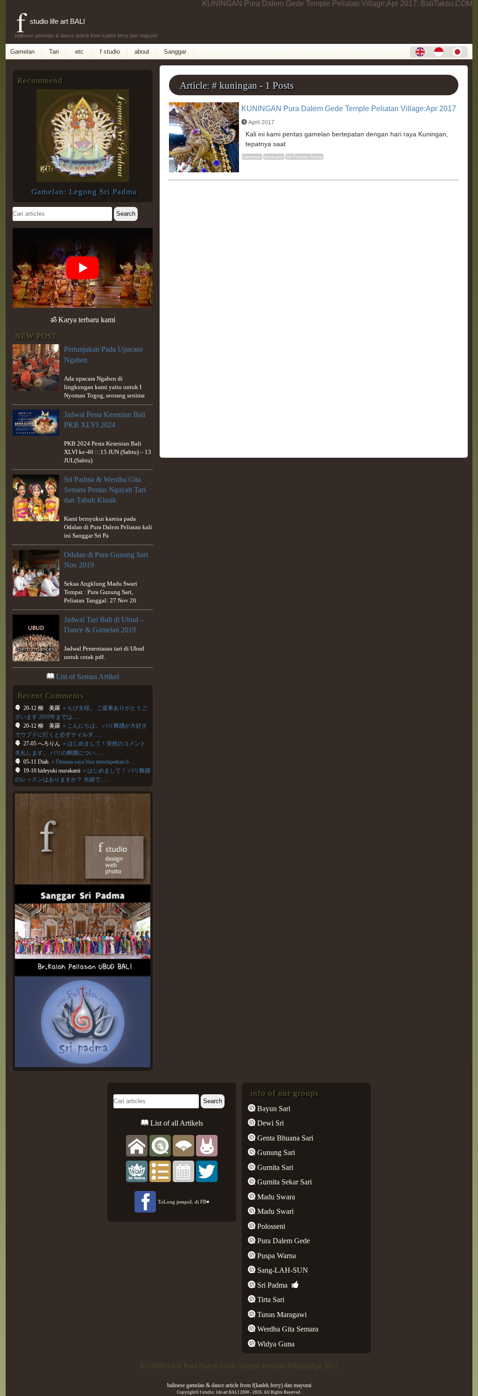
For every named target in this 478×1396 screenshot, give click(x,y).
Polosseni (270, 1226)
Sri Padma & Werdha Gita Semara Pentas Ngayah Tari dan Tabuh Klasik (105, 489)
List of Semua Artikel (87, 676)
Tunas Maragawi (281, 1314)
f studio (110, 51)
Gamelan (22, 51)
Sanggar (175, 51)
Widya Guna (275, 1344)
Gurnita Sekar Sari (283, 1182)
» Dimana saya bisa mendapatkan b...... (93, 761)
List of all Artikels (175, 1123)
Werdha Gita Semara (286, 1329)
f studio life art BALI (50, 21)
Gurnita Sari (274, 1167)
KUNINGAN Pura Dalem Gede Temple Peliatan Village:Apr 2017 (348, 109)
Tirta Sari (269, 1300)
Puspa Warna (275, 1256)
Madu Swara (275, 1197)
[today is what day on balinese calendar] (183, 1171)
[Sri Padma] (137, 1171)
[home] (137, 1145)
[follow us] (207, 1171)
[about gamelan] (160, 1145)
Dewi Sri (269, 1123)
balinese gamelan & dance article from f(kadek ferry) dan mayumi (239, 1385)
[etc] (160, 1171)
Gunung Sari (275, 1152)
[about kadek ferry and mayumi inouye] (207, 1145)
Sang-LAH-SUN (281, 1270)
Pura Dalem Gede (282, 1241)
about (141, 51)
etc (79, 51)
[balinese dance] (183, 1145)
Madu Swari (274, 1211)
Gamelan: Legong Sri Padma (84, 191)
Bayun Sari (272, 1109)
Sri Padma (271, 1285)
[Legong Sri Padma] (82, 180)
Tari (54, 51)
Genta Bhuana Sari (284, 1138)
